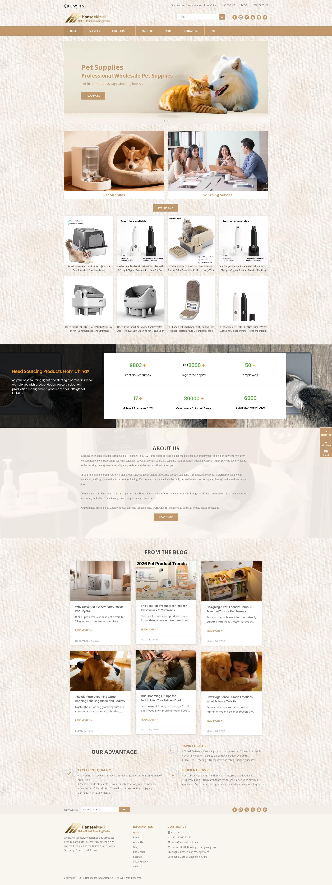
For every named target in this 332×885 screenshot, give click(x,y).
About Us (138, 842)
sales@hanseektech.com (185, 842)
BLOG (244, 5)
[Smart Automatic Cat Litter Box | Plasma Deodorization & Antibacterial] (88, 240)
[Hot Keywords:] (222, 17)
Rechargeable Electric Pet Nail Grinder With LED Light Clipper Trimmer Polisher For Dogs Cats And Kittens (140, 268)
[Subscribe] (124, 809)
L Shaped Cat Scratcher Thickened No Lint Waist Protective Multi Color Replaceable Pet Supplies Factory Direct (191, 329)
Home (136, 832)
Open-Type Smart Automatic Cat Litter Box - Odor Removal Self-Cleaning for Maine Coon (140, 329)
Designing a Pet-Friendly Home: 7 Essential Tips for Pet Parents (229, 609)
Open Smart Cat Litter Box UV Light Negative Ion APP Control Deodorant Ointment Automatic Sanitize (89, 329)
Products (138, 837)
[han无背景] (88, 828)
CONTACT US (260, 5)
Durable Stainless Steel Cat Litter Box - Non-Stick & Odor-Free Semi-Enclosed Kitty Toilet (191, 268)
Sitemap (137, 856)
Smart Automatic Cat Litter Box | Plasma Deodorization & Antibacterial (89, 268)
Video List (138, 866)
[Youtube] (253, 17)
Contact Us (139, 852)
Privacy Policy (140, 861)
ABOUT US (229, 5)
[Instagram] (259, 17)
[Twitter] (247, 17)
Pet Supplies (165, 207)
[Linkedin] (240, 17)
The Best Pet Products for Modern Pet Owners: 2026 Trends (164, 608)
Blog (135, 847)
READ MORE (93, 95)
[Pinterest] (265, 17)
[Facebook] (234, 17)
